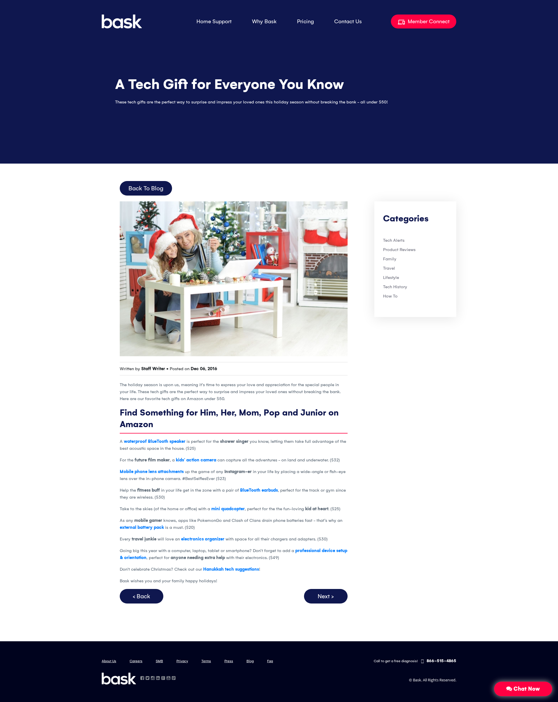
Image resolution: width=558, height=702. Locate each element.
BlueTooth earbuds (259, 490)
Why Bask (264, 21)
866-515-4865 (441, 661)
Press (228, 661)
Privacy (182, 661)
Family (389, 259)
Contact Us (348, 21)
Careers (136, 661)
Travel (389, 268)
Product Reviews (399, 249)
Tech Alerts (394, 240)
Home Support (214, 21)
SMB (159, 661)
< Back (141, 596)
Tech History (395, 286)
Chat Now (526, 689)
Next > (326, 596)
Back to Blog (145, 188)
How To (390, 296)
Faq (270, 661)
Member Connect (428, 21)
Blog (250, 661)
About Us (109, 661)
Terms (206, 661)
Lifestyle (391, 277)
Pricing (305, 21)
